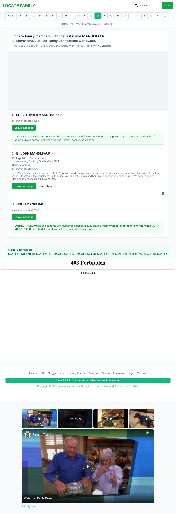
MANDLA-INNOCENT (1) (21, 254)
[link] (27, 434)
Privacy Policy (76, 373)
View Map (47, 186)
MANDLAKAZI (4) (86, 254)
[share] (147, 433)
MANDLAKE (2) (105, 254)
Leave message (24, 127)
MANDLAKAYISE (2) (64, 254)
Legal (130, 373)
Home (11, 15)
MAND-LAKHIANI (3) (126, 254)
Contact (142, 373)
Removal (93, 373)
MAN (78, 23)
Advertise (118, 373)
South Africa (46, 161)
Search (167, 5)
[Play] (110, 418)
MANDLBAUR (91, 23)
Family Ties (41, 434)
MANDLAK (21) (44, 254)
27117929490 (23, 164)
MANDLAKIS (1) (147, 254)
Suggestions (56, 373)
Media (106, 373)
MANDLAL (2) (164, 254)
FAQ (42, 373)
